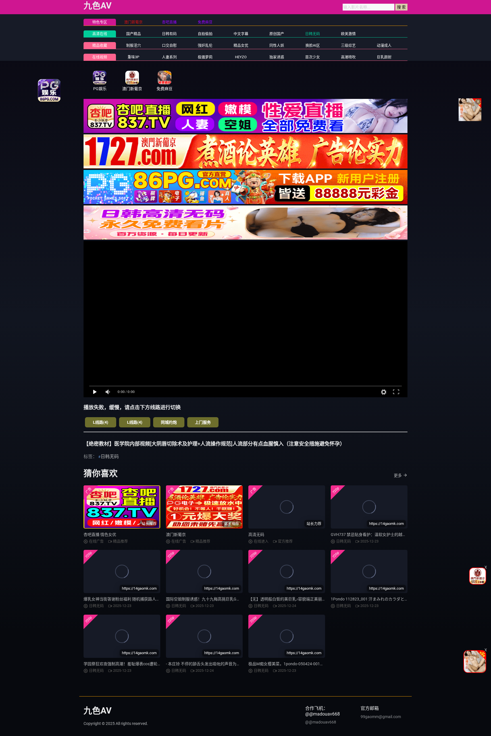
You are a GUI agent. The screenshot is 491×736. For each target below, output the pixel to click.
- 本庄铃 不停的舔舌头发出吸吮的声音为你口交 (207, 664)
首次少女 (312, 57)
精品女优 (241, 45)
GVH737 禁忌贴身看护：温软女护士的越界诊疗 (372, 534)
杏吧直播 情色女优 (100, 534)
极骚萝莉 (205, 57)
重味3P (133, 57)
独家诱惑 (276, 57)
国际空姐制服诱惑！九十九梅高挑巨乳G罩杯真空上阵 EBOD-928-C (224, 599)
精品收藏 (99, 45)
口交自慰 (169, 45)
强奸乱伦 (205, 45)
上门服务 (203, 422)
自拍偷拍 (205, 34)
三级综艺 (348, 45)
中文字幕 (241, 34)
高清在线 (99, 34)
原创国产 (276, 34)
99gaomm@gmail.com (381, 716)
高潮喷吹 (348, 57)
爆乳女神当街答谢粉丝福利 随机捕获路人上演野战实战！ (134, 599)
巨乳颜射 (384, 57)
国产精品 (133, 34)
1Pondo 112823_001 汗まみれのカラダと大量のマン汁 (379, 599)
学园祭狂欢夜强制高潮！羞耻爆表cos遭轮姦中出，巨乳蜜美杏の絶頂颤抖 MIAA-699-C (159, 664)
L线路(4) (100, 422)
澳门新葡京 (176, 534)
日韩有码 (169, 34)
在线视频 (99, 57)
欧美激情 (348, 34)
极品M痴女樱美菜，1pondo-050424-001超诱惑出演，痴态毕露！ (306, 664)
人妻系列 (169, 57)
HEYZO (241, 57)
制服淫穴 (133, 45)
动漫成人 (384, 45)
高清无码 (256, 534)
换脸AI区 (312, 45)
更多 (398, 475)
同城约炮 (169, 422)
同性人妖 (276, 45)
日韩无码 (312, 34)
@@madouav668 (320, 722)
